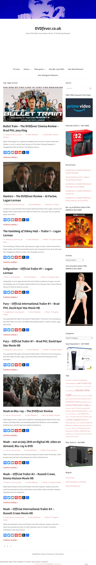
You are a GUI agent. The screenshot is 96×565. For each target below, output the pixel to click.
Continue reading (9, 157)
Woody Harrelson (72, 436)
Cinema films (48, 135)
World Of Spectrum (73, 486)
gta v (75, 408)
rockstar (78, 422)
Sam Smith (87, 423)
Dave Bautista (70, 390)
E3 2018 (79, 399)
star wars (70, 431)
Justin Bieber (83, 414)
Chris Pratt (87, 386)
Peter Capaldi (76, 420)
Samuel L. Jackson (73, 425)
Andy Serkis (70, 380)
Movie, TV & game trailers (53, 239)
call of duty (84, 383)
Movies (26, 69)
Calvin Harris (70, 386)
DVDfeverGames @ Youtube (76, 482)
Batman (77, 380)
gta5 (70, 408)
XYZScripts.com (57, 564)
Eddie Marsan (87, 399)
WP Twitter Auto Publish (41, 564)
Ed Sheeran (73, 402)
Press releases (52, 450)
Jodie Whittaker (72, 414)
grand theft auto (85, 402)
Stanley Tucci (84, 428)
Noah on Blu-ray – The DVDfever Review (28, 411)
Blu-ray (45, 415)
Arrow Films (70, 478)
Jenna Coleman (79, 411)
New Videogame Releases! (48, 75)
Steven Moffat (81, 431)
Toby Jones (87, 434)
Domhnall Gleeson (77, 395)
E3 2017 (72, 399)
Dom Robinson (33, 135)
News (5, 242)
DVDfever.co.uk (48, 28)
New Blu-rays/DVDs (56, 69)
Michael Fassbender (77, 416)
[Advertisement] (48, 49)
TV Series (16, 69)
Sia (69, 428)
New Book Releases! (75, 69)
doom (85, 395)
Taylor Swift (79, 434)
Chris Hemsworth (79, 386)
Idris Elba (82, 408)
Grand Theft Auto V (77, 405)
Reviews (6, 137)
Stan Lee (75, 428)
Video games (39, 69)
